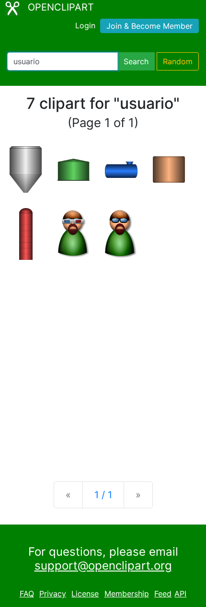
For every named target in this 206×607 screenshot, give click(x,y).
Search (136, 61)
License (85, 593)
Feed (163, 593)
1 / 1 (103, 495)
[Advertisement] (103, 363)
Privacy (52, 593)
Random (178, 61)
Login (85, 25)
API (180, 593)
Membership (126, 593)
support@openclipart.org (103, 565)
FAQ (27, 593)
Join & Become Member (149, 26)
